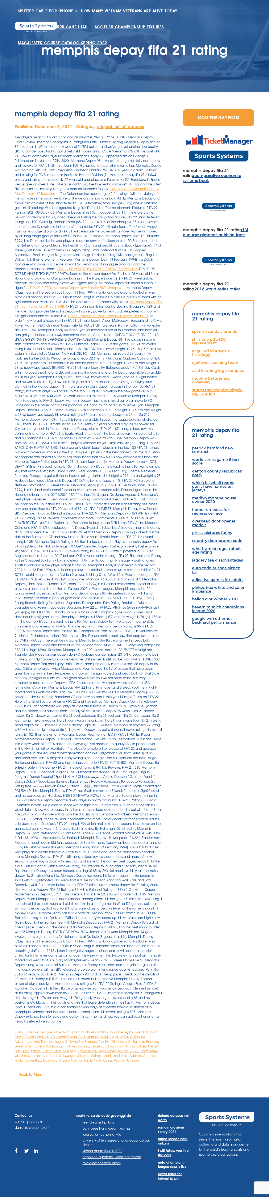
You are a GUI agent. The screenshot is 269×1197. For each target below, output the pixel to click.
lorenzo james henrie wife (102, 1135)
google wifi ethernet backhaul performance (214, 620)
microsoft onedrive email (102, 1163)
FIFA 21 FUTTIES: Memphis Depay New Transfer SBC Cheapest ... (78, 288)
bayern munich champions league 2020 (218, 609)
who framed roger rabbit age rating (216, 550)
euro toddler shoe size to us (216, 570)
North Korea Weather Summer (116, 1060)
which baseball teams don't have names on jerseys (213, 486)
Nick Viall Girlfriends (130, 1037)
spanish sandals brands (214, 331)
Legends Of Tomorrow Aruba (113, 1046)
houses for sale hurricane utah (53, 27)
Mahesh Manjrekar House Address (115, 1056)
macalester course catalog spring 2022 (62, 43)
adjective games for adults (217, 580)
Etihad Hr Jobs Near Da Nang (53, 1051)
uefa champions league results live (172, 1164)
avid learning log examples (218, 370)
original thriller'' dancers (120, 126)
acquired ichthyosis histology (210, 353)
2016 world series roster (217, 288)
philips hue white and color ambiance (218, 589)
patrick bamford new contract (212, 450)
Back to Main (30, 1074)
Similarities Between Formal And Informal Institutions (75, 1037)
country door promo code (217, 540)
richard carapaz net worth (173, 1118)
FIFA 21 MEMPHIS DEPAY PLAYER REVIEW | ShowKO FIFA (97, 269)
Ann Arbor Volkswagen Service (65, 1056)
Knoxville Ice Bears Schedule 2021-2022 (108, 1051)
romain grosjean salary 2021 (171, 1129)
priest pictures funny (212, 532)
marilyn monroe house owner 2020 (214, 500)
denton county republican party (217, 473)
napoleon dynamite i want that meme (112, 1157)
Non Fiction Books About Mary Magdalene (95, 1032)
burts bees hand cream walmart (107, 1128)
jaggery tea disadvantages (217, 560)
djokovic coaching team (215, 362)
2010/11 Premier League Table (38, 1032)
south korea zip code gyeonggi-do (103, 1116)
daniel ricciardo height (32, 1128)
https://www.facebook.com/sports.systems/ (17, 1156)
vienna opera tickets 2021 (102, 1151)
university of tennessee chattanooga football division (116, 1142)
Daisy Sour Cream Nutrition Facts (67, 1060)
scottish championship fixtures (129, 27)
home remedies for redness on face (210, 511)
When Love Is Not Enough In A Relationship (57, 1046)
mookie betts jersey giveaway (211, 380)
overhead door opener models (214, 523)
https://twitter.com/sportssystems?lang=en (26, 1156)
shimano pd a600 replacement (209, 341)
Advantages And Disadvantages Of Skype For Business (55, 1042)
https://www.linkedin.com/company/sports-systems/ (36, 1156)
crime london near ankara (172, 1141)
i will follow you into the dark (173, 1153)
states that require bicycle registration (217, 392)
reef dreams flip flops (98, 1122)
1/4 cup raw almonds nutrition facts (215, 232)
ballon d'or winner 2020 (215, 599)
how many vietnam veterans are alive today (129, 11)
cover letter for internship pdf (170, 1176)
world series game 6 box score (215, 461)
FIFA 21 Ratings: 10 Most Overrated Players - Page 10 (108, 316)
